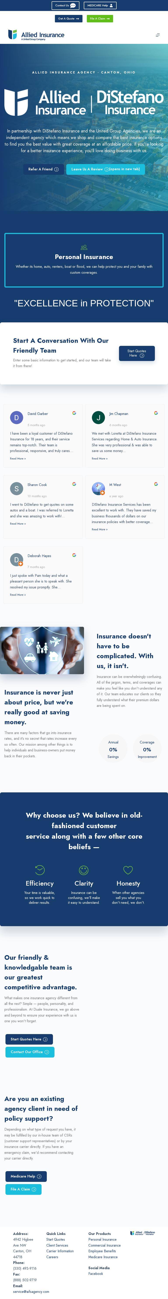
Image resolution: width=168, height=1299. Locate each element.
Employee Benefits (102, 1251)
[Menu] (158, 35)
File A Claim (97, 18)
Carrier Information (60, 1251)
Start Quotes (55, 1239)
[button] (137, 353)
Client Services (57, 1245)
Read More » (18, 458)
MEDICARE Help (98, 5)
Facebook (95, 1273)
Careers (52, 1257)
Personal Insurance (102, 1239)
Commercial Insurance (104, 1245)
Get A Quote (66, 18)
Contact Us (62, 5)
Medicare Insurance (103, 1257)
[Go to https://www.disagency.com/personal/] (84, 260)
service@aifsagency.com (31, 1291)
